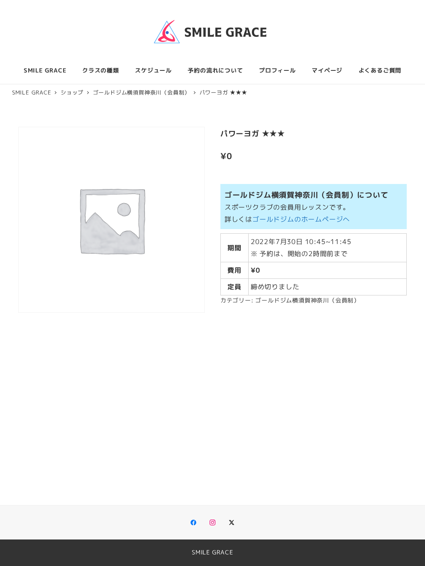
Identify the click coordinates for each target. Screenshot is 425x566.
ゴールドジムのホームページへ (301, 219)
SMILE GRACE (212, 552)
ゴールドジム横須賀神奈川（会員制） (307, 300)
